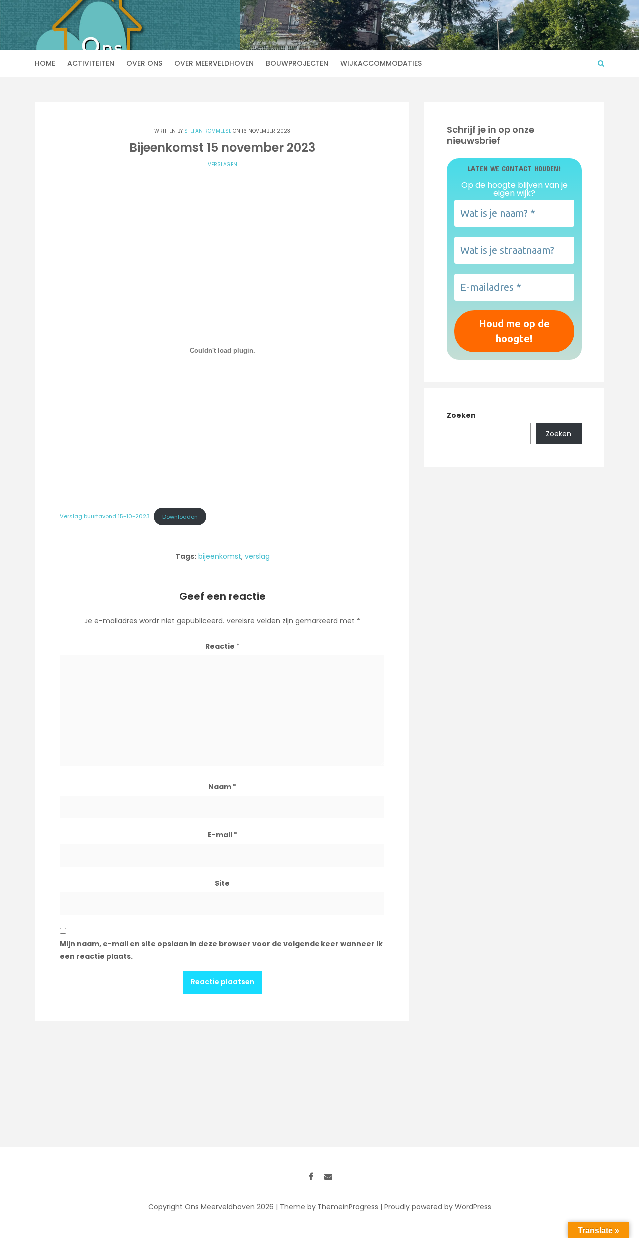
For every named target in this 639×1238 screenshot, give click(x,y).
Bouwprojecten (297, 63)
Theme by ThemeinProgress (329, 1207)
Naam (222, 787)
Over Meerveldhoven (214, 63)
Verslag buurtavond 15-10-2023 (105, 517)
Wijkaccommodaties (381, 63)
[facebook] (311, 1176)
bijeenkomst (219, 556)
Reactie (222, 646)
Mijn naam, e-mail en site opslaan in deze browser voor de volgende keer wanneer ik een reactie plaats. (221, 950)
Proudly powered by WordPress (437, 1207)
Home (45, 63)
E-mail (222, 835)
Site (222, 883)
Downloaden (180, 517)
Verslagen (222, 164)
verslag (257, 556)
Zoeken (461, 415)
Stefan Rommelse (207, 131)
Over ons (144, 63)
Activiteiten (90, 63)
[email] (328, 1176)
